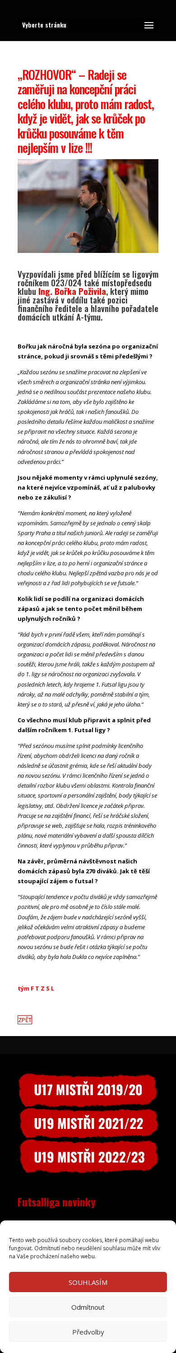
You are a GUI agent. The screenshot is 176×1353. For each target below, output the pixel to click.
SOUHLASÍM (88, 1282)
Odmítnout (88, 1307)
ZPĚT (25, 1020)
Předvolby (88, 1331)
